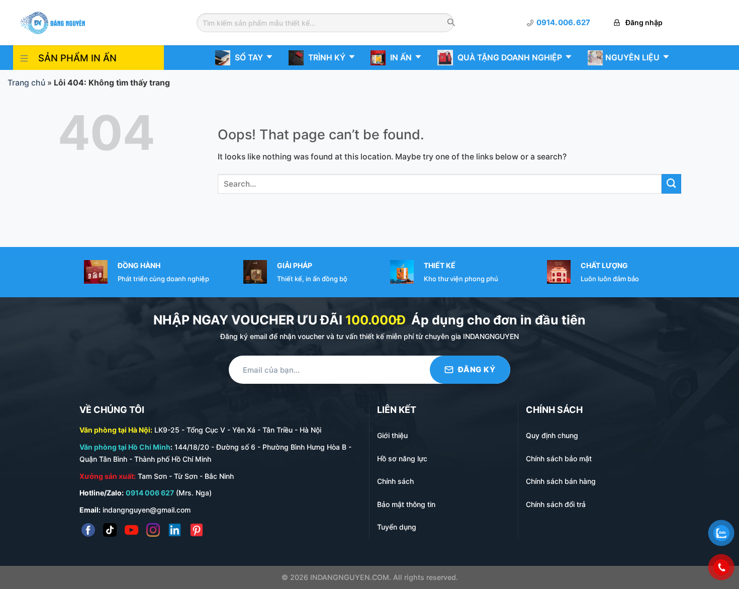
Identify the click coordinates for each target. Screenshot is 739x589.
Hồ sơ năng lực (402, 458)
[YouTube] (131, 530)
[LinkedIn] (174, 530)
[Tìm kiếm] (451, 23)
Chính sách (395, 481)
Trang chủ (26, 83)
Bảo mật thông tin (406, 504)
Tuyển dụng (396, 527)
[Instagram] (153, 530)
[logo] (53, 22)
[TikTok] (110, 530)
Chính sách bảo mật (559, 458)
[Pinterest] (196, 530)
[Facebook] (88, 530)
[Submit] (671, 184)
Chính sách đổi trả (556, 504)
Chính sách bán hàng (561, 481)
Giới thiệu (392, 435)
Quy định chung (552, 435)
